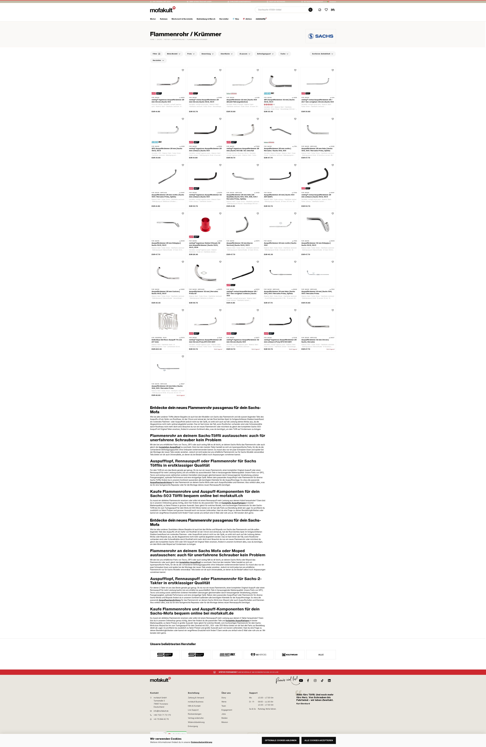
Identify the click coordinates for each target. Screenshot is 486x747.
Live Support (193, 710)
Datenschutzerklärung (201, 742)
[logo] (163, 9)
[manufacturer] (165, 654)
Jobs (223, 714)
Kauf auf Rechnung (277, 1)
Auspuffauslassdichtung (161, 482)
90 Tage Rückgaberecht (313, 1)
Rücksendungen (194, 714)
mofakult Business (195, 701)
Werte (223, 701)
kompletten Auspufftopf (169, 447)
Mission (224, 722)
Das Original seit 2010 (162, 1)
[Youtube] (300, 680)
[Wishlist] (326, 10)
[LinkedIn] (329, 680)
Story (223, 697)
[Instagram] (315, 680)
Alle (321, 654)
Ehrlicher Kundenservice (240, 1)
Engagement (226, 710)
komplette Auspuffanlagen (234, 503)
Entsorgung (193, 726)
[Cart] (333, 10)
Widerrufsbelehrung (196, 722)
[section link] (261, 19)
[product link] (168, 90)
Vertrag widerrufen (196, 718)
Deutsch (333, 2)
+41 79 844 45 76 (161, 719)
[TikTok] (322, 680)
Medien (224, 718)
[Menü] (164, 733)
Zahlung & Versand (196, 697)
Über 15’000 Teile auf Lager (200, 1)
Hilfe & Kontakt (194, 706)
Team (223, 706)
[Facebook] (308, 680)
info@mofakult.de (161, 711)
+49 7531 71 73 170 (162, 715)
